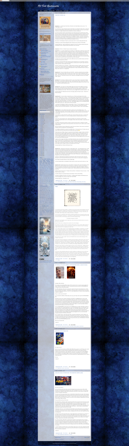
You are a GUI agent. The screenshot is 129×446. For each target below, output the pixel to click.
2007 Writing (47, 159)
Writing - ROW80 (45, 211)
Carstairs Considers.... (44, 50)
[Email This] (71, 180)
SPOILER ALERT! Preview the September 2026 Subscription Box (46, 72)
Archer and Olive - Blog (45, 71)
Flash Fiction (49, 182)
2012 (42, 148)
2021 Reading (44, 170)
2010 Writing (45, 162)
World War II (82, 326)
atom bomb (59, 326)
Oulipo (56, 186)
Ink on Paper (43, 61)
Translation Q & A (43, 67)
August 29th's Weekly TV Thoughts (46, 51)
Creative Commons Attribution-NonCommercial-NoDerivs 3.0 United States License (46, 261)
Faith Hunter (51, 181)
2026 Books (46, 10)
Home (41, 10)
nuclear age (71, 326)
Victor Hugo (41, 208)
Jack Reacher (46, 189)
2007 (42, 155)
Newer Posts (58, 437)
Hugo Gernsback (49, 187)
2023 (42, 134)
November (42, 120)
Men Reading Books (44, 59)
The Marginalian (43, 55)
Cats (48, 177)
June (41, 127)
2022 (42, 135)
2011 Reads (50, 162)
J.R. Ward (51, 188)
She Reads (42, 68)
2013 (42, 147)
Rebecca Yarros (44, 200)
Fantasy (41, 182)
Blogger (75, 443)
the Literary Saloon (44, 66)
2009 (42, 152)
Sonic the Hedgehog (49, 202)
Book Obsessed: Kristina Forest (45, 69)
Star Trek (48, 203)
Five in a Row (44, 182)
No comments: (65, 180)
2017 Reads (50, 166)
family (41, 214)
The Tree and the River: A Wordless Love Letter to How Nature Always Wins (46, 57)
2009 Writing (46, 161)
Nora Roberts (50, 198)
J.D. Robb (65, 181)
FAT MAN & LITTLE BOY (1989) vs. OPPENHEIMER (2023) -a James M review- (71, 264)
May (41, 128)
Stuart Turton (49, 204)
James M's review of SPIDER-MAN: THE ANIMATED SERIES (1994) (69, 372)
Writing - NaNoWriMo (46, 210)
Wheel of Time (42, 209)
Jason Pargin (70, 181)
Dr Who (47, 181)
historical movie (64, 326)
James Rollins (48, 190)
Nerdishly (42, 74)
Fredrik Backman (44, 183)
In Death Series (44, 188)
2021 (42, 136)
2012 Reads (47, 163)
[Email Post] (69, 180)
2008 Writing (46, 160)
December (42, 119)
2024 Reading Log (61, 181)
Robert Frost (51, 200)
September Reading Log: (60, 15)
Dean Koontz (51, 180)
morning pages (45, 214)
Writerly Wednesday (47, 209)
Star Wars (51, 203)
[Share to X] (73, 180)
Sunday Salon (45, 205)
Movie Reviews (42, 197)
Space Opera (41, 203)
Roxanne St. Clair (47, 201)
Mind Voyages (66, 10)
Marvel (59, 434)
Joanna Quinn (74, 181)
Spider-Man (62, 434)
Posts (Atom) (61, 439)
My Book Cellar (51, 10)
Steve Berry (84, 181)
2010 (42, 151)
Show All (52, 76)
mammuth (67, 443)
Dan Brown (46, 180)
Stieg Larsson (45, 204)
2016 (42, 143)
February (42, 132)
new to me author (49, 214)
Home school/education (46, 185)
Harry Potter (48, 183)
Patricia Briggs (79, 181)
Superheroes (66, 434)
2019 (42, 139)
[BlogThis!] (72, 180)
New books (42, 75)
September (42, 123)
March (41, 131)
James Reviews (43, 190)
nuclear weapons (76, 326)
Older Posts (86, 437)
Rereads (48, 200)
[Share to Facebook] (73, 180)
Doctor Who (41, 181)
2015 (42, 144)
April (41, 129)
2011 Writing (42, 163)
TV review (70, 434)
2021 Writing (49, 170)
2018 (42, 140)
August (41, 124)
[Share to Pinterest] (74, 180)
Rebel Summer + (43, 62)
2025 (42, 116)
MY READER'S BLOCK (44, 52)
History (68, 326)
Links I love (42, 64)
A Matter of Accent (43, 53)
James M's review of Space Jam (61, 330)
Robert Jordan (42, 201)
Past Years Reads (59, 10)
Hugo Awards (45, 187)
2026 (42, 115)
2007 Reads (42, 159)
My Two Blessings (48, 6)
